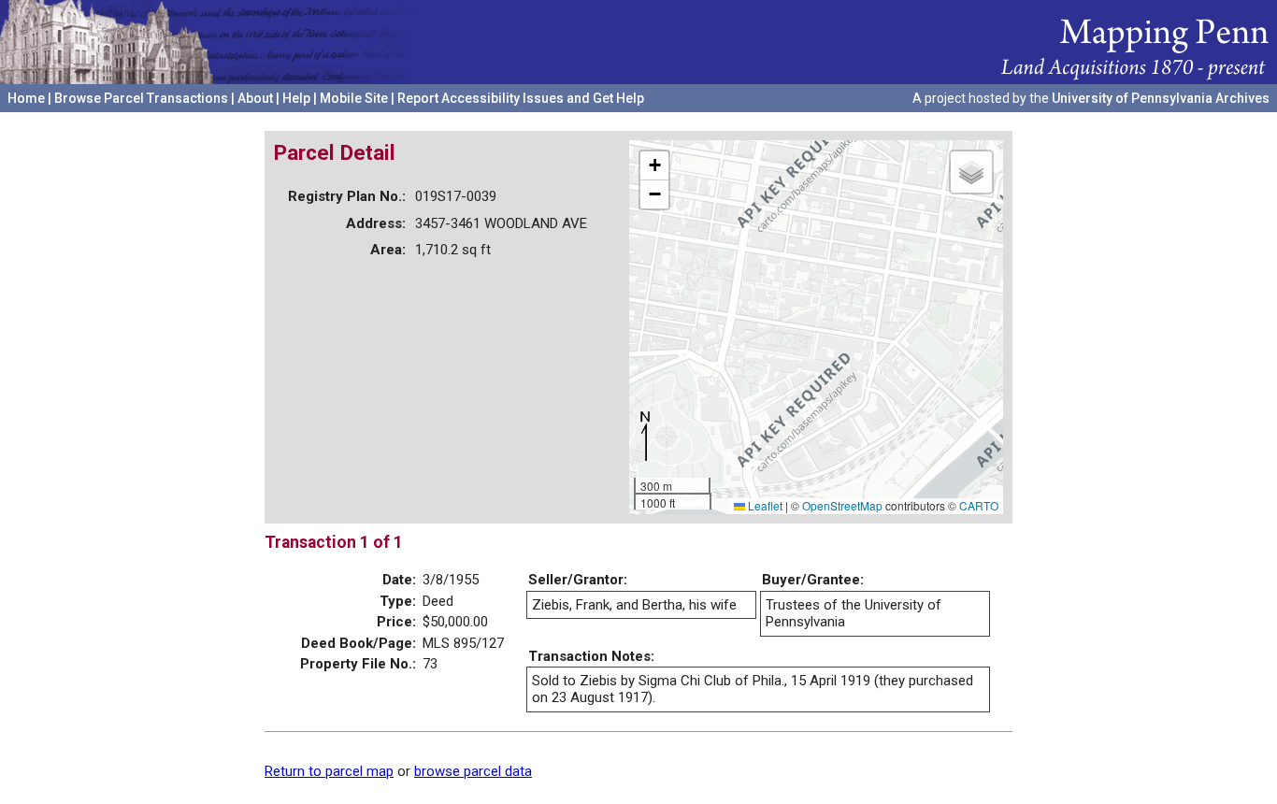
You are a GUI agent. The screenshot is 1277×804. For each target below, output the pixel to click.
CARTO (978, 505)
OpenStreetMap (842, 505)
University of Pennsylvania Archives (1161, 98)
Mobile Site (354, 98)
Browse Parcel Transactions (141, 98)
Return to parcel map (329, 771)
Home (26, 98)
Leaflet (763, 505)
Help (296, 98)
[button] (654, 165)
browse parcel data (473, 771)
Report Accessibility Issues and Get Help (520, 98)
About (255, 98)
